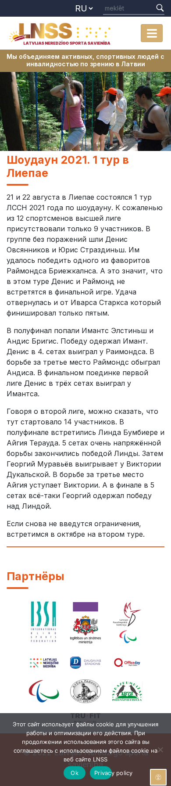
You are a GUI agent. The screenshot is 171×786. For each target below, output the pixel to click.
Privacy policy (103, 772)
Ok (74, 772)
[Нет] (160, 749)
